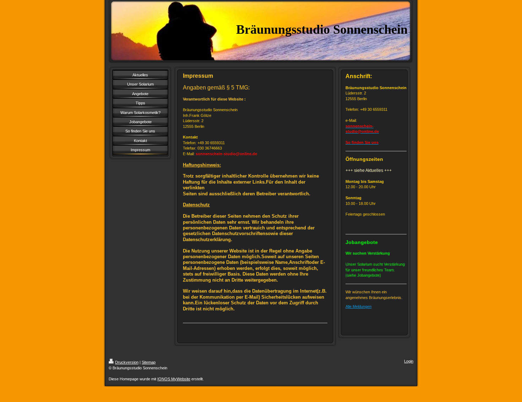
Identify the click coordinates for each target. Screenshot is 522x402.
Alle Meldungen (358, 306)
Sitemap (149, 362)
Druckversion (126, 362)
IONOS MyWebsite (173, 379)
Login (408, 361)
